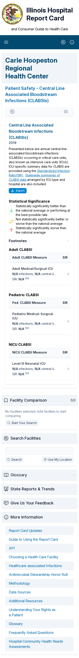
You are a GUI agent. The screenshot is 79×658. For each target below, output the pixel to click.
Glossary (16, 624)
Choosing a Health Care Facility (33, 557)
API (12, 548)
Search (16, 459)
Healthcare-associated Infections (35, 566)
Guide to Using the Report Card (33, 539)
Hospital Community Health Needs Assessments (36, 644)
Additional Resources (26, 601)
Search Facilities (26, 438)
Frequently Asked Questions (31, 632)
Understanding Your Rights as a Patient (32, 612)
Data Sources (20, 592)
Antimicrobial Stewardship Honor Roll (38, 574)
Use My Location (60, 459)
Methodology (19, 583)
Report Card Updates (25, 530)
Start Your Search (24, 423)
